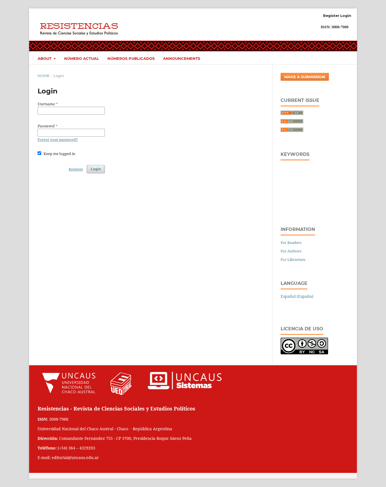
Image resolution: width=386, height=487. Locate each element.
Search (338, 57)
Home (44, 75)
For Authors (291, 251)
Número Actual (81, 58)
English (289, 304)
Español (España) (297, 296)
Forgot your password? (58, 139)
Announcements (181, 58)
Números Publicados (131, 58)
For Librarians (293, 259)
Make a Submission (304, 77)
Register (331, 15)
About (45, 58)
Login (345, 15)
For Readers (291, 242)
